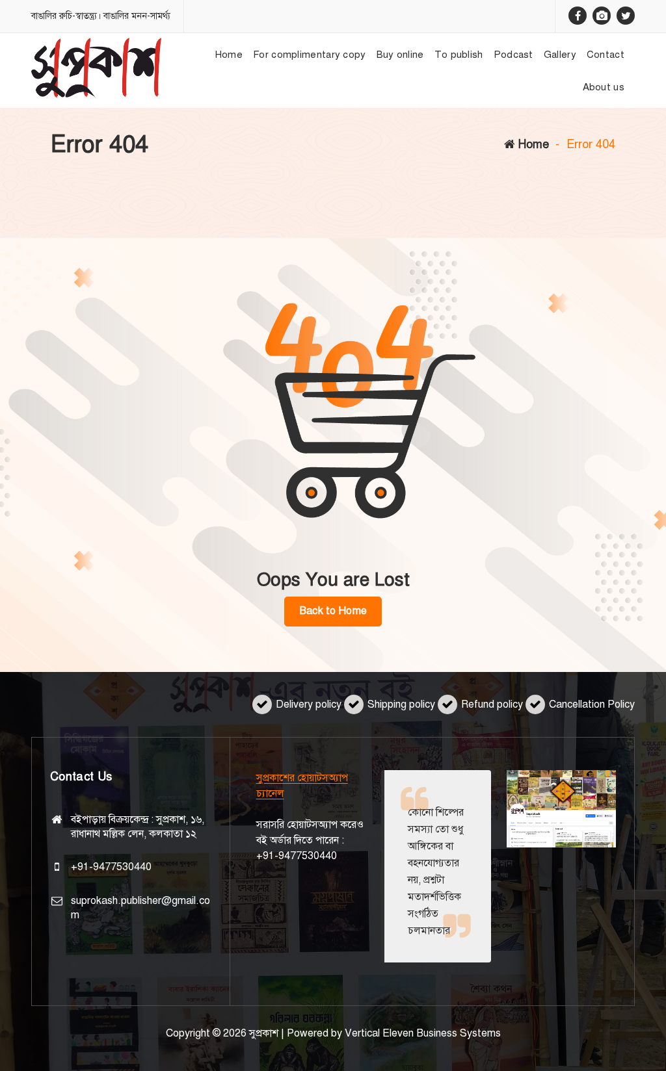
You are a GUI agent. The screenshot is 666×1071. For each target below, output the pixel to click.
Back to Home (333, 610)
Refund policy (492, 704)
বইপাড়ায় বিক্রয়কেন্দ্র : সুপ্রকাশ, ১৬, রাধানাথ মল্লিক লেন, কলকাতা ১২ (137, 826)
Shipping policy (401, 704)
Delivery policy (308, 704)
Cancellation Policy (592, 704)
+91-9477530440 (111, 866)
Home (532, 144)
